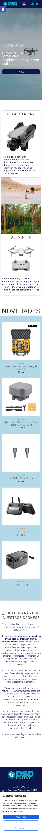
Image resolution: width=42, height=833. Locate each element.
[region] (21, 812)
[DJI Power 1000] (21, 560)
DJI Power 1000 (21, 585)
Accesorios (21, 363)
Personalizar (21, 822)
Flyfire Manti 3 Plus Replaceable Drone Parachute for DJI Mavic (21, 423)
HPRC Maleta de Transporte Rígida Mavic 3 (21, 367)
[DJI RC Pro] (21, 506)
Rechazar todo (21, 828)
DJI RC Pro (21, 531)
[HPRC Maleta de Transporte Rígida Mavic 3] (21, 341)
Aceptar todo (21, 817)
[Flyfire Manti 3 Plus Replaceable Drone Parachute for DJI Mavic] (21, 397)
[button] (3, 9)
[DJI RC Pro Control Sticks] (21, 453)
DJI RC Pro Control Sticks (21, 478)
